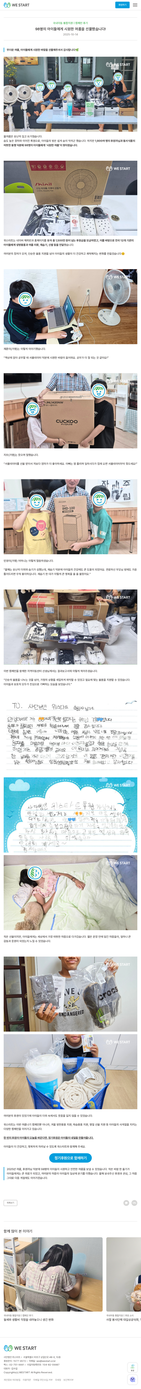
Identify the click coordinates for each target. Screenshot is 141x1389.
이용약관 (27, 1380)
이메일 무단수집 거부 (43, 1380)
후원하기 (122, 4)
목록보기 (10, 1203)
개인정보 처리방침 (12, 1380)
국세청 (58, 1380)
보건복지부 (68, 1380)
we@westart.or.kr (46, 1361)
